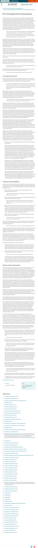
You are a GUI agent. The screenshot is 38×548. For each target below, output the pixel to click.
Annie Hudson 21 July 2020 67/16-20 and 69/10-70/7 (23, 455)
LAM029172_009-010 (17, 446)
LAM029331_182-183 (8, 446)
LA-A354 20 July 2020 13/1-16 (9, 471)
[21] (34, 155)
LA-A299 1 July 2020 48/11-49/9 (10, 467)
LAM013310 (21, 423)
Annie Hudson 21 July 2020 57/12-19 (10, 398)
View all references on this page (8, 379)
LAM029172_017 (22, 451)
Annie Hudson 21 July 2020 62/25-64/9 (11, 423)
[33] (26, 211)
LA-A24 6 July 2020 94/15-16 (9, 519)
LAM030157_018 (7, 501)
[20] (20, 150)
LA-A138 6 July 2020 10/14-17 (9, 524)
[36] (13, 231)
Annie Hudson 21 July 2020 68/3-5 (10, 444)
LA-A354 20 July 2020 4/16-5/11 (10, 473)
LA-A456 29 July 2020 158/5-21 (9, 528)
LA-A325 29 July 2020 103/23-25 (10, 469)
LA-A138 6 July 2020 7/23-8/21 (9, 478)
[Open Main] (1, 4)
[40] (32, 248)
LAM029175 (6, 499)
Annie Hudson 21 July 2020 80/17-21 (10, 513)
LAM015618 (6, 492)
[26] (31, 169)
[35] (33, 225)
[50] (13, 311)
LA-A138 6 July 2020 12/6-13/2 (9, 406)
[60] (27, 350)
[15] (11, 128)
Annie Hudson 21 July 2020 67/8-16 (10, 453)
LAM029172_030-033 (8, 455)
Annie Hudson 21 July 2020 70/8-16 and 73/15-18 (12, 433)
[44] (33, 271)
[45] (30, 277)
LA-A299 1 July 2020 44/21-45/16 (10, 463)
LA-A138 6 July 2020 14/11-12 (9, 408)
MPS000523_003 (7, 421)
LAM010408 (6, 495)
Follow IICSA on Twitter (31, 547)
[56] (27, 331)
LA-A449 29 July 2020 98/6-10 (9, 415)
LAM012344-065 (22, 400)
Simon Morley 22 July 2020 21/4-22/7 (10, 457)
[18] (18, 145)
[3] (25, 36)
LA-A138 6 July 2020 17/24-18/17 (10, 396)
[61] (27, 356)
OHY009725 (26, 436)
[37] (22, 236)
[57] (21, 337)
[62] (32, 374)
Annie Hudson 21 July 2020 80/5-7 (10, 511)
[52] (23, 317)
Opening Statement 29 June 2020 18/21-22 (11, 410)
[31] (5, 206)
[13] (27, 117)
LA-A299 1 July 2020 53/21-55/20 (10, 465)
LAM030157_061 (7, 402)
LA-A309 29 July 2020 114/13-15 (10, 486)
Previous (7, 383)
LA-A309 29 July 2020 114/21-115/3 (10, 526)
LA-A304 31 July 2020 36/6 (9, 530)
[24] (31, 161)
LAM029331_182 (7, 427)
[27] (28, 172)
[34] (19, 218)
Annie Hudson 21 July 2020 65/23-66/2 (17, 429)
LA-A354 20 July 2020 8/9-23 (9, 517)
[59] (15, 345)
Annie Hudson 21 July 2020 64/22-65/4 (11, 503)
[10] (27, 95)
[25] (16, 167)
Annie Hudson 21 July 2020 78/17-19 (10, 509)
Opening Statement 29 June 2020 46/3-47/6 (11, 419)
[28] (31, 177)
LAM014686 (6, 497)
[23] (17, 161)
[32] (13, 209)
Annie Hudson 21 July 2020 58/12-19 (10, 400)
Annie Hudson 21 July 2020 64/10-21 (10, 425)
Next (23, 383)
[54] (23, 320)
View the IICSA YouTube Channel (34, 547)
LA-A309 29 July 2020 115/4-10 (9, 490)
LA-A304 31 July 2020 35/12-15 (9, 532)
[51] (29, 315)
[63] (31, 377)
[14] (23, 125)
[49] (25, 306)
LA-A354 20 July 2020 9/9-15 (9, 461)
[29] (16, 194)
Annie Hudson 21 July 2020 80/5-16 (10, 515)
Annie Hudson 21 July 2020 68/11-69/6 (11, 451)
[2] (30, 25)
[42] (33, 257)
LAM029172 (6, 429)
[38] (19, 237)
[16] (9, 134)
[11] (29, 100)
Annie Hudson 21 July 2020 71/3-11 (10, 442)
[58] (16, 340)
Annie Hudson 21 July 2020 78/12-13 (10, 507)
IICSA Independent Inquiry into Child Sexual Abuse (14, 4)
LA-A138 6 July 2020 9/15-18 (9, 480)
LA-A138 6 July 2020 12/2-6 (9, 404)
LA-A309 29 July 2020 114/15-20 (10, 488)
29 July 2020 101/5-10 (8, 484)
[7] (31, 72)
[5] (19, 60)
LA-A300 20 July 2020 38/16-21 (9, 417)
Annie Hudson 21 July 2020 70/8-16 (10, 431)
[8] (11, 80)
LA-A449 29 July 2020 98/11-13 (9, 459)
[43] (30, 261)
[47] (14, 294)
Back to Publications (5, 1)
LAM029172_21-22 (7, 505)
